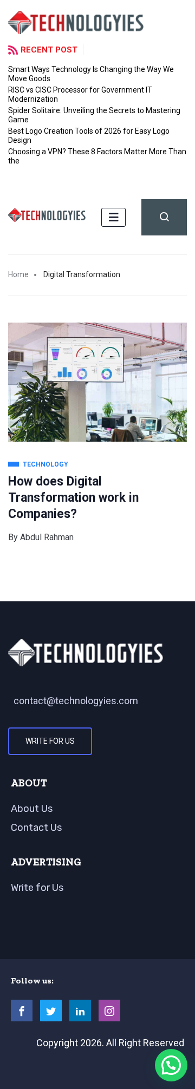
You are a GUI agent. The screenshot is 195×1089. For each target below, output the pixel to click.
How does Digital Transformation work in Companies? (73, 497)
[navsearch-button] (164, 217)
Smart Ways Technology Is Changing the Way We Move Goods (91, 74)
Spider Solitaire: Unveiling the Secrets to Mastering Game (94, 115)
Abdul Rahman (47, 537)
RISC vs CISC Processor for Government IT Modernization (80, 94)
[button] (171, 1065)
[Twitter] (51, 1010)
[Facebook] (21, 1010)
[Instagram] (109, 1010)
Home (18, 274)
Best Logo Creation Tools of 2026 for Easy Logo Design (89, 136)
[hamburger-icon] (113, 217)
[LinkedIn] (80, 1010)
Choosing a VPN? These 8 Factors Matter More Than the (97, 156)
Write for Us (50, 741)
